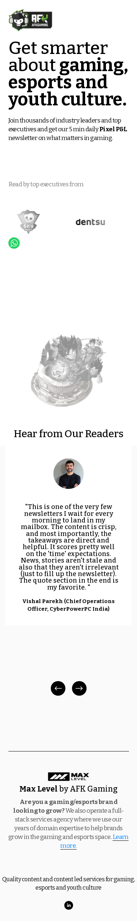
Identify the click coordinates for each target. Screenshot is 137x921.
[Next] (79, 688)
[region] (68, 571)
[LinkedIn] (68, 905)
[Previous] (58, 688)
